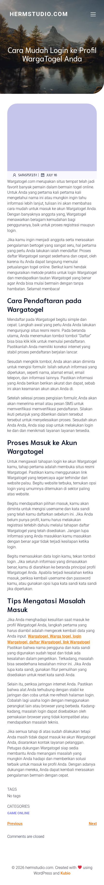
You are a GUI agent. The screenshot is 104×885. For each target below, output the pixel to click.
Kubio (65, 873)
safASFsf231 (27, 175)
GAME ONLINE (18, 813)
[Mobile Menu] (93, 14)
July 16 (51, 175)
